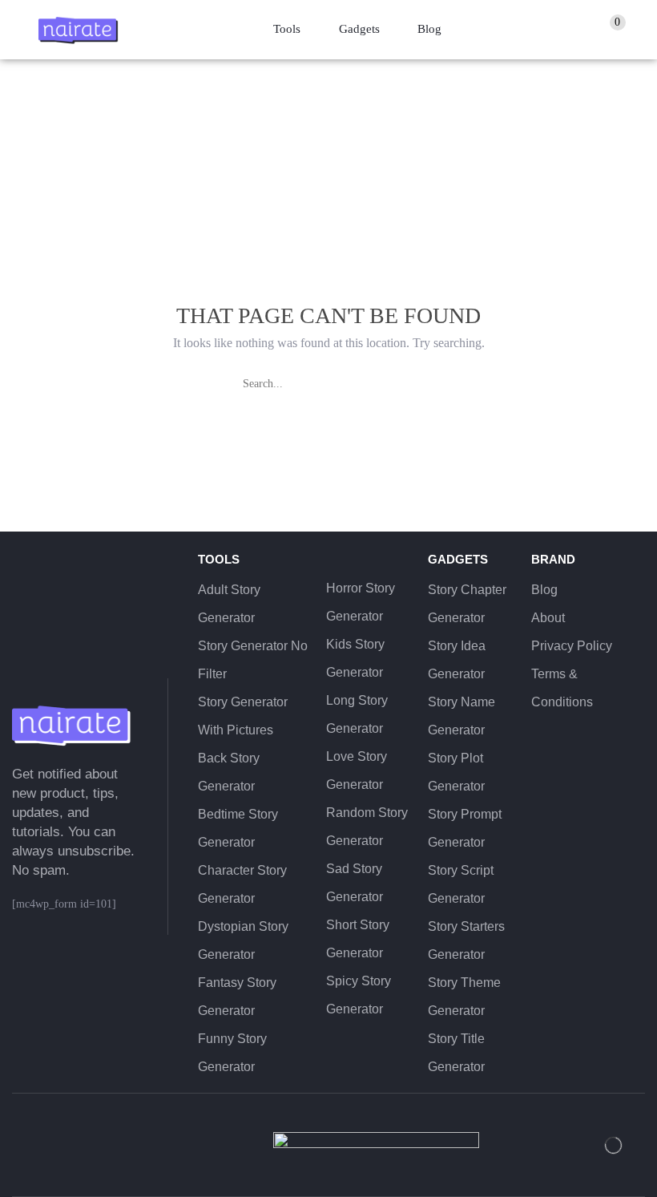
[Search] (412, 384)
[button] (615, 29)
